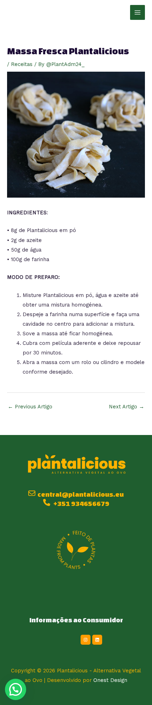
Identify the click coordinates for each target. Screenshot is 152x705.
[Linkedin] (97, 640)
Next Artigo (126, 406)
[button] (15, 689)
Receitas (22, 64)
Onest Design (110, 680)
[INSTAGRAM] (85, 640)
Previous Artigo (30, 406)
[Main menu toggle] (137, 12)
